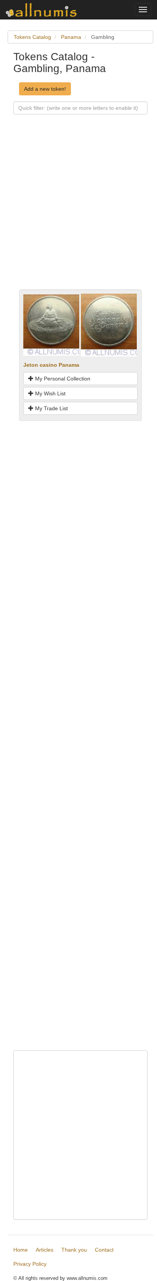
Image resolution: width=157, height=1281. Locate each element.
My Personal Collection (62, 379)
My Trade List (51, 408)
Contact (104, 1250)
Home (20, 1250)
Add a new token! (45, 89)
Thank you (74, 1250)
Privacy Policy (29, 1264)
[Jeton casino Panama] (51, 324)
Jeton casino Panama (51, 365)
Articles (44, 1250)
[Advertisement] (78, 210)
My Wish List (50, 393)
